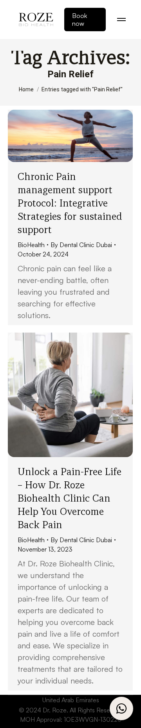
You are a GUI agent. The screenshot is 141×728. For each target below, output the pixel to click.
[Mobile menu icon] (121, 19)
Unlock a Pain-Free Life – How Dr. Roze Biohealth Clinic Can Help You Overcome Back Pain (69, 498)
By (81, 245)
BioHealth (31, 245)
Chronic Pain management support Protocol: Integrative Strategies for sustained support (70, 203)
